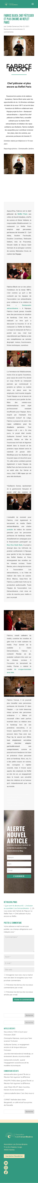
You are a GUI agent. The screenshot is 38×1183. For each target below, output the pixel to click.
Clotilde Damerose (13, 26)
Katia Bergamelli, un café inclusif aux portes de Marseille (18, 1102)
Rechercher (29, 1015)
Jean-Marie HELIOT (11, 1087)
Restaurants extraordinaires (13, 29)
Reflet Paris (22, 214)
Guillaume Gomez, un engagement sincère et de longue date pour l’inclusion (16, 1047)
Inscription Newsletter (14, 1156)
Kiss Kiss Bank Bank (14, 545)
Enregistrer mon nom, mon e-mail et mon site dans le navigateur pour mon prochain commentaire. (18, 977)
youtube (10, 530)
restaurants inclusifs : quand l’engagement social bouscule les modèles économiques (16, 1062)
